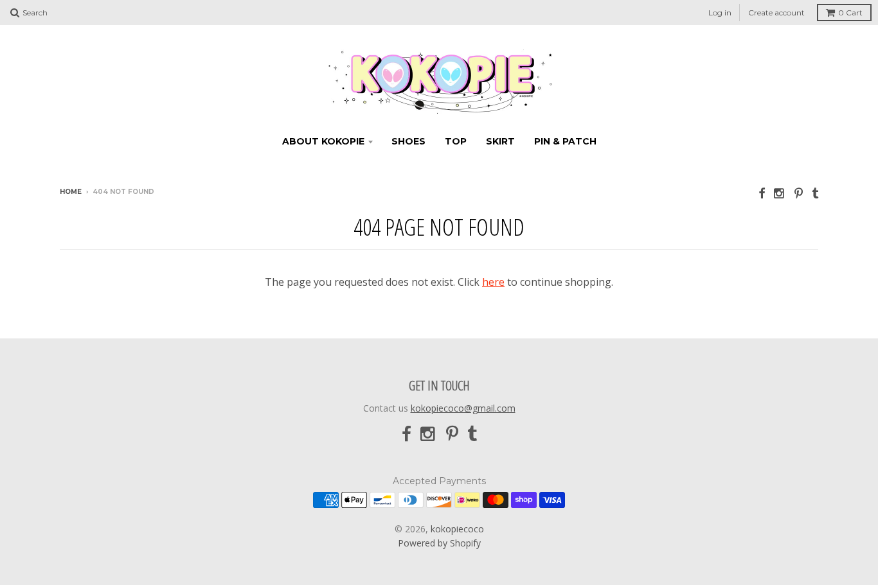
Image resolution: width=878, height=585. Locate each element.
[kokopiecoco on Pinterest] (798, 193)
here (493, 282)
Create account (776, 12)
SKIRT (500, 141)
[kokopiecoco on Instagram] (779, 193)
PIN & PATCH (565, 141)
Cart (850, 12)
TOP (456, 141)
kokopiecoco (457, 529)
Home (71, 192)
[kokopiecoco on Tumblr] (815, 193)
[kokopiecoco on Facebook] (761, 193)
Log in (719, 12)
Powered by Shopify (439, 543)
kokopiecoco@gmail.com (463, 408)
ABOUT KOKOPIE (323, 141)
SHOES (408, 141)
